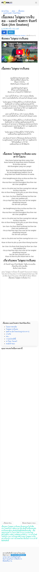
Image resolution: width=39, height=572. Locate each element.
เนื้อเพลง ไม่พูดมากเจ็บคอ (18, 278)
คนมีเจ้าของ (10, 344)
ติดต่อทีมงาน (7, 561)
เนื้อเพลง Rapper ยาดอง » (29, 523)
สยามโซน (5, 11)
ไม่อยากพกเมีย (11, 327)
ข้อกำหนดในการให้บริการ (12, 559)
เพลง (13, 11)
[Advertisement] (19, 299)
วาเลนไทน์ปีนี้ (11, 339)
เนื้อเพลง (21, 11)
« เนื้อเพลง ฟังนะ (7, 523)
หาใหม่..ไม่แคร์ (11, 341)
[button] (36, 2)
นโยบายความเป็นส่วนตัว (12, 557)
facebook (15, 555)
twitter (23, 555)
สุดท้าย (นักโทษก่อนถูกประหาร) (17, 331)
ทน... (8, 336)
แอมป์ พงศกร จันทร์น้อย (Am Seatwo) (15, 35)
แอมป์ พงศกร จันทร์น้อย (11, 13)
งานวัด (8, 334)
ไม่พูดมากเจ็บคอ (12, 329)
